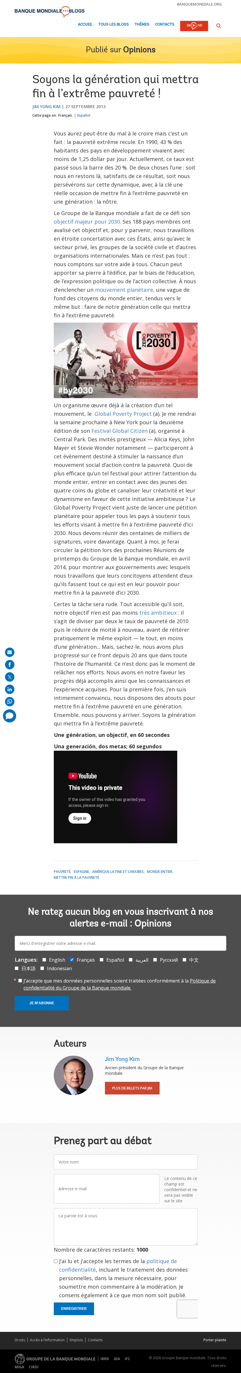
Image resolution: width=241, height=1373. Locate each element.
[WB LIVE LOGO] (194, 26)
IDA (117, 1358)
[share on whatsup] (9, 701)
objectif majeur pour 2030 (87, 221)
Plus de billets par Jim (132, 1088)
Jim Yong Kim (46, 106)
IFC (127, 1358)
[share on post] (9, 677)
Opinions (139, 50)
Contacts (164, 24)
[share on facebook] (9, 664)
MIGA (19, 1366)
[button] (218, 25)
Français (65, 115)
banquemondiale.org (199, 4)
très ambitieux (158, 612)
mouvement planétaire (124, 289)
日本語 (28, 968)
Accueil (85, 24)
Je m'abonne (41, 1003)
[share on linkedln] (9, 689)
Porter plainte (214, 1339)
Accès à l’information (47, 1339)
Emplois (76, 1339)
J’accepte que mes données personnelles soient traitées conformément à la (120, 984)
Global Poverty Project (123, 413)
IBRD (105, 1358)
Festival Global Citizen (119, 430)
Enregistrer (74, 1309)
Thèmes (142, 24)
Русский (169, 960)
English (57, 960)
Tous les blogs (113, 24)
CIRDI (34, 1366)
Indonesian (59, 968)
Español (83, 115)
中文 (194, 960)
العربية (141, 960)
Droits (20, 1339)
